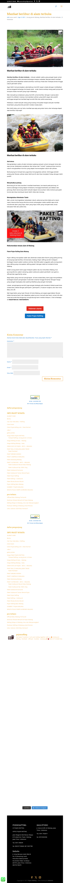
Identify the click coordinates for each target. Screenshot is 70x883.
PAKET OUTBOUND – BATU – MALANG (18, 462)
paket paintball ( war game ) (49, 272)
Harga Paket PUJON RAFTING (15, 435)
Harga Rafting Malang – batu (16, 443)
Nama (9, 362)
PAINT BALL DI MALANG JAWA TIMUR (18, 449)
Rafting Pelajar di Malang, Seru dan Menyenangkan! (23, 503)
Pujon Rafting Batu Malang (15, 484)
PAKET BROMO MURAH (14, 454)
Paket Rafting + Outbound (15, 478)
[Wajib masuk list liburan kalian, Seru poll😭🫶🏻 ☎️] (21, 699)
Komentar (10, 341)
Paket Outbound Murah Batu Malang (19, 464)
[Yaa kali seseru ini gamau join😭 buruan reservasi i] (21, 682)
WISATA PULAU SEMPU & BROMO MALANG (20, 490)
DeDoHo (50, 880)
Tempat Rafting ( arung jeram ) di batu (20, 438)
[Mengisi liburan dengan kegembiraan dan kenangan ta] (21, 780)
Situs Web (10, 373)
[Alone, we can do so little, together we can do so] (49, 797)
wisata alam (38, 105)
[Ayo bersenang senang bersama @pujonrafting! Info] (21, 764)
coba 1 (9, 430)
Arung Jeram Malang (33, 17)
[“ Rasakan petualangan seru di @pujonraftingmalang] (21, 715)
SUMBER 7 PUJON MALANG (15, 487)
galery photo (11, 433)
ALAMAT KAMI (11, 416)
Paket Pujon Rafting (35, 316)
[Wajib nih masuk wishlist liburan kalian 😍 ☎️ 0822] (49, 666)
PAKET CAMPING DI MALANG (15, 457)
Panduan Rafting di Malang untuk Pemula (20, 506)
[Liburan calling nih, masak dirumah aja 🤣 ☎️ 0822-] (49, 650)
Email (9, 367)
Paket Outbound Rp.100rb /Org (17, 467)
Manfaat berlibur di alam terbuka (50, 17)
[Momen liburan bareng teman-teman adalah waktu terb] (49, 780)
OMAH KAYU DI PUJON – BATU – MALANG (19, 446)
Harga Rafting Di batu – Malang (16, 440)
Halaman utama (35, 308)
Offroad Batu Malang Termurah (16, 497)
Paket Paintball (12, 451)
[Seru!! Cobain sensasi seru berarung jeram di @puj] (21, 797)
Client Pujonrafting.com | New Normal (19, 427)
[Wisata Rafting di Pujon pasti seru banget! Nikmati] (49, 748)
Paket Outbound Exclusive (15, 470)
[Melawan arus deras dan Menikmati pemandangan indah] (49, 715)
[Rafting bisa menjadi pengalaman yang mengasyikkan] (49, 764)
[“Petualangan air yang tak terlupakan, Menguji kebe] (49, 699)
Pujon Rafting (32, 880)
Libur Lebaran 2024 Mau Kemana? (17, 508)
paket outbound (34, 272)
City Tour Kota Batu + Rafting (16, 421)
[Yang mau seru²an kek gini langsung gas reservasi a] (21, 666)
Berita (9, 419)
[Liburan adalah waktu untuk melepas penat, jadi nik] (21, 748)
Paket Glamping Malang (14, 459)
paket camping (23, 272)
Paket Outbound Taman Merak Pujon (18, 473)
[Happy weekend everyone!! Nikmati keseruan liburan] (21, 731)
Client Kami (10, 424)
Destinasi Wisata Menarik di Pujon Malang (20, 500)
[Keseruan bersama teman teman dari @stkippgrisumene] (21, 650)
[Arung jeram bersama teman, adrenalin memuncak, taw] (49, 731)
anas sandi (13, 17)
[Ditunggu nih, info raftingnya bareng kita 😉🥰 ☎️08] (49, 682)
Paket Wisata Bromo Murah (15, 481)
